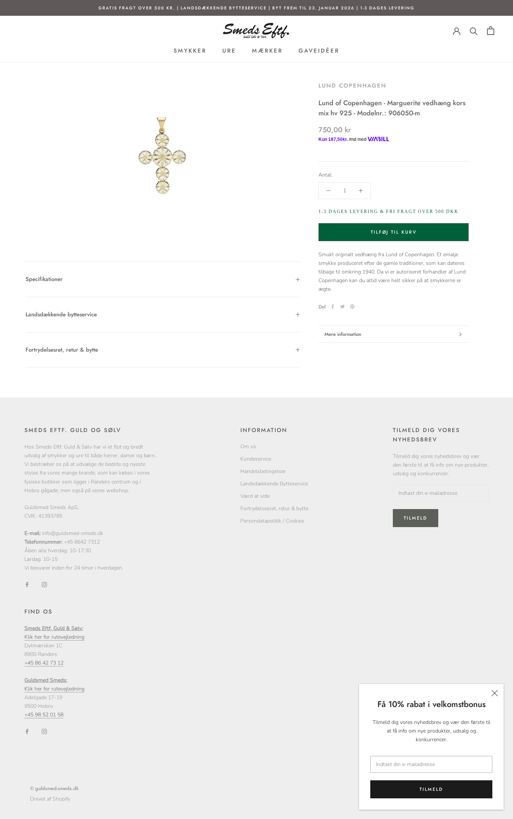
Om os (248, 446)
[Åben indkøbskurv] (490, 30)
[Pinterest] (352, 306)
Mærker (267, 51)
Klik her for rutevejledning (54, 637)
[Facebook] (332, 306)
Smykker (190, 51)
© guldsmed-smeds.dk (54, 788)
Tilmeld (431, 789)
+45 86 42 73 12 (43, 662)
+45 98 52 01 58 (43, 714)
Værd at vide (255, 496)
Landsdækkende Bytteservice (274, 483)
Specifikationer (44, 279)
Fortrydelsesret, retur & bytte (62, 350)
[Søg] (474, 31)
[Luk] (494, 693)
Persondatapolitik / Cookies (272, 520)
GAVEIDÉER (319, 51)
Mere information (342, 334)
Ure (229, 51)
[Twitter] (342, 306)
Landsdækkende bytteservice (61, 314)
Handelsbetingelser (263, 471)
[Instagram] (44, 584)
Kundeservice (255, 458)
